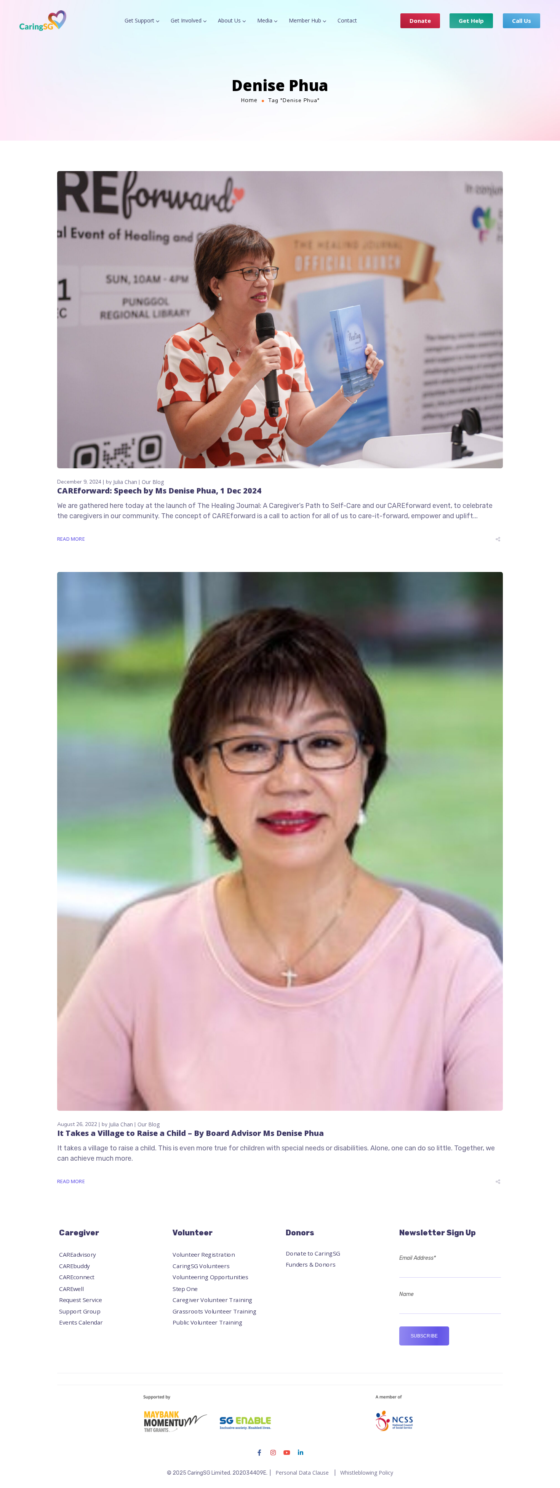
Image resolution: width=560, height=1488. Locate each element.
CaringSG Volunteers (201, 1266)
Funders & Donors (310, 1265)
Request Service (80, 1300)
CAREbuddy (74, 1266)
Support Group (79, 1311)
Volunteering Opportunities (210, 1277)
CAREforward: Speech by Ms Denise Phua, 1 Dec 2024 (159, 490)
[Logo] (42, 20)
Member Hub (305, 20)
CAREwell (71, 1289)
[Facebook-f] (259, 1453)
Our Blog (153, 481)
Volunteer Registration (204, 1255)
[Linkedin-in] (301, 1453)
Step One (185, 1289)
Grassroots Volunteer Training (214, 1311)
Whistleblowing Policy (366, 1472)
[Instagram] (273, 1453)
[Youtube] (287, 1453)
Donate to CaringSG (313, 1253)
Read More (71, 538)
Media (264, 20)
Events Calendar (81, 1322)
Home (249, 100)
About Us (229, 20)
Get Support (139, 20)
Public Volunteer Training (207, 1322)
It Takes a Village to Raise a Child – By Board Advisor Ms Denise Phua (190, 1133)
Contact (347, 20)
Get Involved (186, 20)
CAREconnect (76, 1277)
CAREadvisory (77, 1255)
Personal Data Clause (302, 1472)
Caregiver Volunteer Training (213, 1300)
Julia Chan (125, 481)
